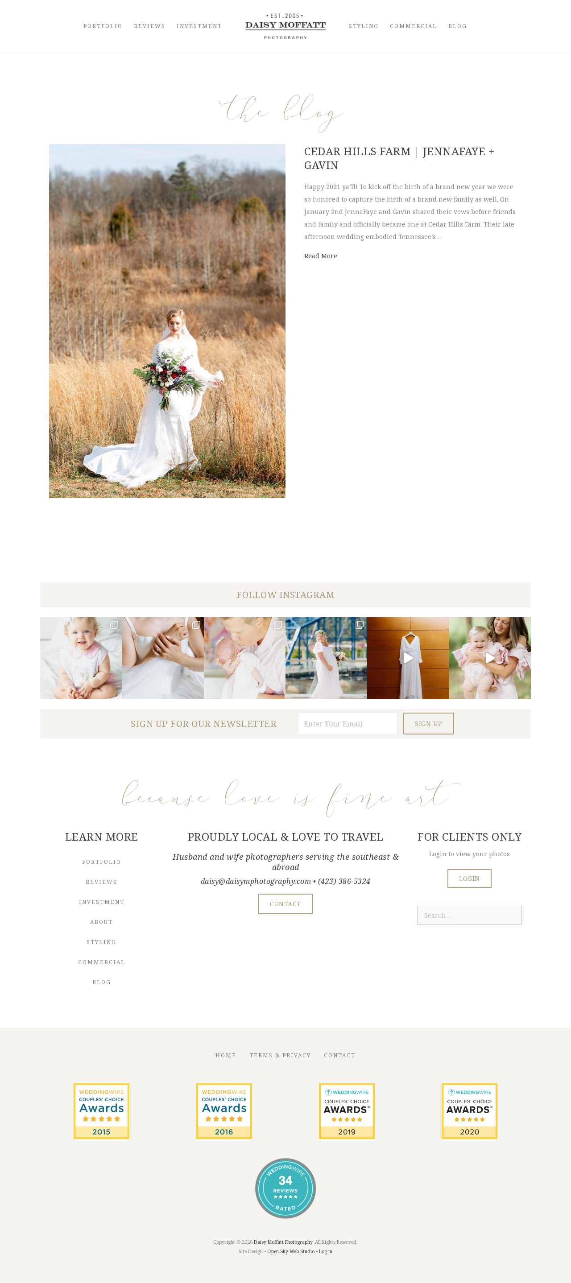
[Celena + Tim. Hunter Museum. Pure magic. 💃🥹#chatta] (408, 658)
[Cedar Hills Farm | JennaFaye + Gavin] (167, 495)
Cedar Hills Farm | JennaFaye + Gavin (399, 158)
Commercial (413, 26)
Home (225, 1055)
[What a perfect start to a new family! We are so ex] (326, 658)
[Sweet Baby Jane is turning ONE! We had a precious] (81, 658)
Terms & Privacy (280, 1055)
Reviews (150, 26)
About (101, 922)
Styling (364, 26)
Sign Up (429, 723)
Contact (340, 1055)
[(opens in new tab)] (101, 1136)
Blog (457, 26)
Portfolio (103, 26)
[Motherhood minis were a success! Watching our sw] (490, 658)
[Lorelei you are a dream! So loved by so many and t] (245, 658)
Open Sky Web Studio (290, 1251)
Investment (199, 26)
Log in (325, 1251)
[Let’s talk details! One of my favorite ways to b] (162, 658)
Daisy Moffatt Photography (283, 1242)
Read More (320, 256)
